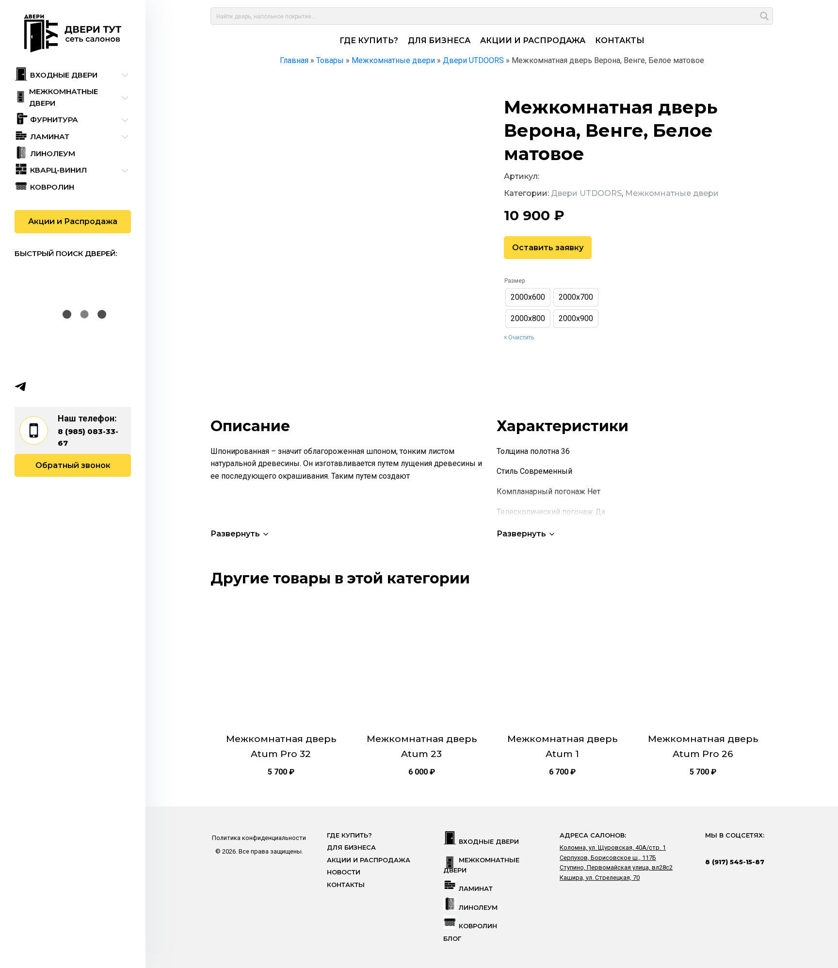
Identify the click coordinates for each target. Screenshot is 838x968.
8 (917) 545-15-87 (734, 862)
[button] (240, 533)
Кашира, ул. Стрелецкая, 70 (600, 877)
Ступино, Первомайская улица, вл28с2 (616, 867)
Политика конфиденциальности (259, 837)
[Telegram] (20, 386)
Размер (514, 280)
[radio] (528, 297)
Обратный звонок (73, 465)
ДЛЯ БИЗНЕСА (439, 40)
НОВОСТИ (343, 872)
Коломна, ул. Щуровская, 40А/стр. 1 (613, 847)
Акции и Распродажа (72, 221)
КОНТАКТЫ (620, 40)
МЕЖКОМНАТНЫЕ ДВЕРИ (481, 864)
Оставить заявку (547, 247)
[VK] (39, 386)
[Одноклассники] (58, 386)
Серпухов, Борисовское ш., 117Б (608, 857)
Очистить (521, 337)
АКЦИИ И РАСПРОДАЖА (532, 40)
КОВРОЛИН (478, 926)
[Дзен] (77, 386)
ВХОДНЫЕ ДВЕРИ (489, 841)
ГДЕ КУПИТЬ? (368, 40)
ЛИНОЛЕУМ (478, 907)
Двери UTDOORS (586, 193)
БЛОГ (452, 938)
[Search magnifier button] (764, 16)
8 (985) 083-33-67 (88, 437)
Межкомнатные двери (672, 193)
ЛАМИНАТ (476, 888)
